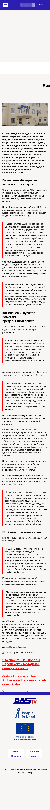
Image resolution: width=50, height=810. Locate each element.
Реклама (34, 751)
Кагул (27, 691)
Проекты (16, 756)
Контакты (34, 756)
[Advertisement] (25, 35)
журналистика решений (15, 691)
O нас (16, 751)
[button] (5, 5)
